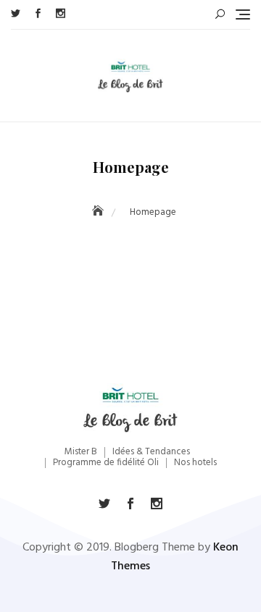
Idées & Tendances (151, 451)
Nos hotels (195, 462)
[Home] (99, 212)
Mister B (81, 451)
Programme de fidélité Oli (106, 462)
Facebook (38, 13)
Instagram (60, 13)
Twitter (15, 13)
